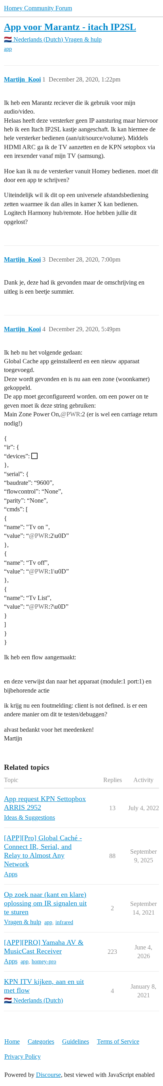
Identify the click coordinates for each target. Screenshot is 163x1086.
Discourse (48, 1074)
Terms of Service (118, 1041)
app (8, 49)
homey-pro (44, 961)
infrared (64, 922)
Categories (41, 1041)
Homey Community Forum (38, 8)
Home (12, 1041)
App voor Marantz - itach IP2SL (70, 26)
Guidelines (75, 1041)
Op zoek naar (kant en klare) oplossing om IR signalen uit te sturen (45, 903)
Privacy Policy (22, 1056)
